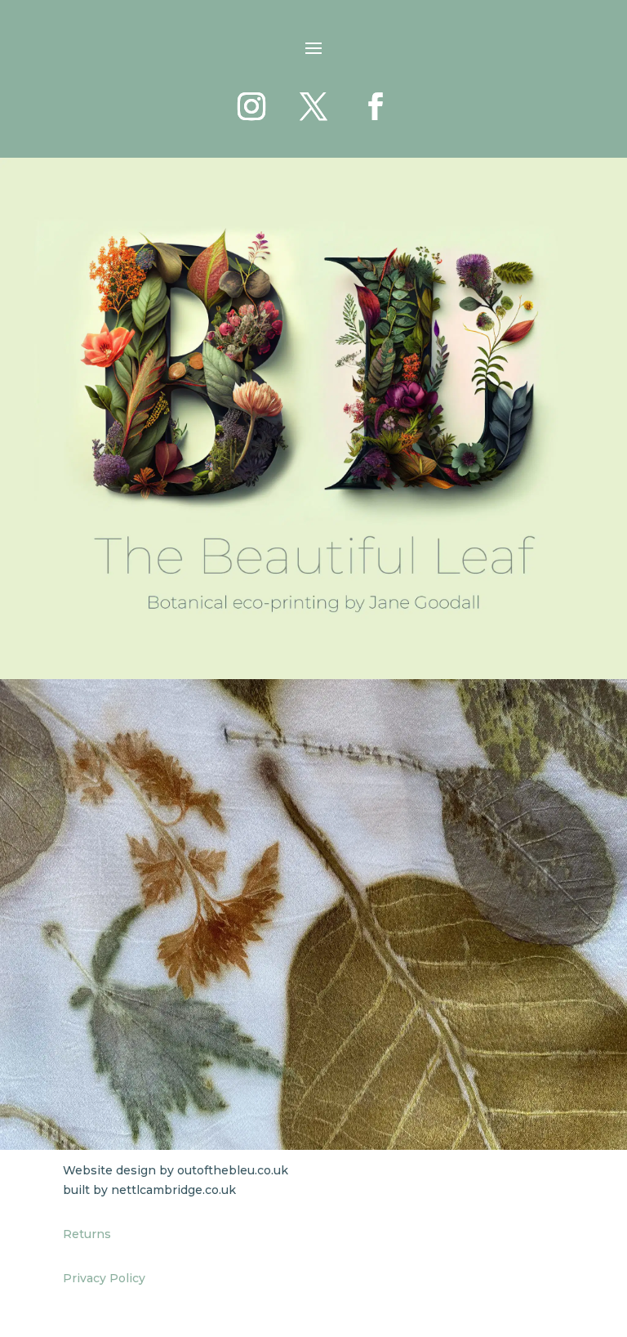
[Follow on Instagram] (251, 106)
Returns (87, 1234)
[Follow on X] (313, 106)
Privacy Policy (104, 1278)
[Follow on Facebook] (375, 106)
